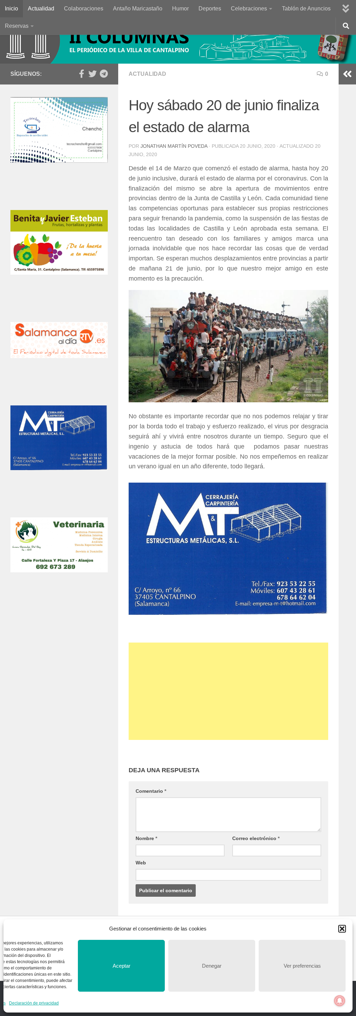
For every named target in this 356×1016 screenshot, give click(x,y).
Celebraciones (249, 8)
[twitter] (92, 74)
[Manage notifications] (339, 1000)
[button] (342, 928)
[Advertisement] (228, 691)
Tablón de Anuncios (306, 8)
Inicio (11, 8)
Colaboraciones (83, 8)
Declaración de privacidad (34, 1003)
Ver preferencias (302, 966)
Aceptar (121, 966)
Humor (180, 8)
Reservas (17, 26)
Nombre (146, 838)
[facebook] (81, 74)
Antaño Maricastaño (137, 8)
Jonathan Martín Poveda (173, 146)
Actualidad (41, 8)
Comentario (151, 791)
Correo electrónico (256, 838)
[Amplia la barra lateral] (347, 74)
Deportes (210, 8)
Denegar (211, 966)
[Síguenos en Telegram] (103, 74)
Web (141, 862)
